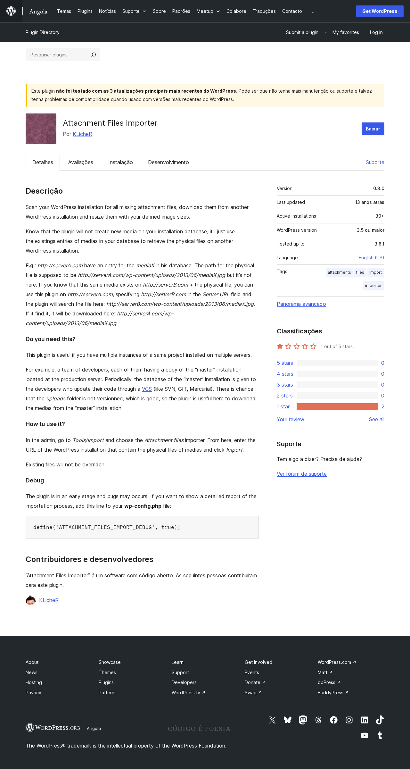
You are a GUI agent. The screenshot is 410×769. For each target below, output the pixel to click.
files (360, 272)
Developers (184, 682)
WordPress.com (337, 662)
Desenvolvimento (168, 162)
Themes (107, 672)
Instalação (120, 162)
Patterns (108, 692)
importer (373, 285)
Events (252, 672)
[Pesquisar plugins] (93, 54)
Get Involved (258, 662)
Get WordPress (380, 11)
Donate (255, 682)
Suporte (375, 162)
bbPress (329, 682)
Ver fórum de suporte (302, 474)
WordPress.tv (189, 692)
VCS (147, 389)
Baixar (373, 128)
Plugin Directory (43, 32)
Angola (94, 728)
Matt (325, 672)
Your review (290, 419)
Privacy (33, 692)
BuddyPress (333, 692)
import (375, 272)
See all (376, 419)
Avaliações (80, 162)
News (31, 672)
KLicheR (82, 134)
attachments (339, 272)
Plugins (106, 682)
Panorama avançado (301, 304)
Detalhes (42, 162)
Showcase (110, 662)
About (32, 662)
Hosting (34, 682)
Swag (253, 692)
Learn (178, 662)
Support (180, 672)
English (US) (371, 257)
